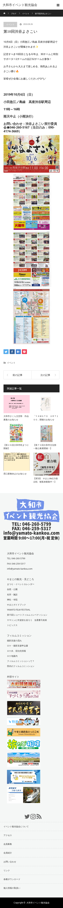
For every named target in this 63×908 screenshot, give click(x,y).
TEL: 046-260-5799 (16, 558)
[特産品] (31, 722)
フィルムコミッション (19, 635)
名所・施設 (12, 594)
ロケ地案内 (12, 655)
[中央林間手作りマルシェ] (31, 695)
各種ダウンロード (12, 879)
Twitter (25, 814)
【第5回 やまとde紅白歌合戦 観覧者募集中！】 (45, 480)
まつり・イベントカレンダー (20, 584)
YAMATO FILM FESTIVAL (18, 609)
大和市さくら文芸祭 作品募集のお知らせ (16, 418)
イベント (10, 24)
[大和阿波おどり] (31, 684)
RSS (37, 814)
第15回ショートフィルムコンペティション (27, 614)
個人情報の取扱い (12, 887)
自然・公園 (12, 589)
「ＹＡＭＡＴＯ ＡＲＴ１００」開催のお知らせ (45, 418)
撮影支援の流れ (14, 640)
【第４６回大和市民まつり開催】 (16, 446)
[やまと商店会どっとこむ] (31, 732)
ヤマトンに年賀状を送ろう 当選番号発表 (27, 620)
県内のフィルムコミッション (20, 666)
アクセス (8, 835)
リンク (7, 870)
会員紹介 (8, 852)
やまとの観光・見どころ (20, 579)
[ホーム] (5, 11)
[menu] (58, 5)
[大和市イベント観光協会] (31, 537)
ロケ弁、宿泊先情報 (16, 650)
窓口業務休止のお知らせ (15, 473)
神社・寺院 (12, 599)
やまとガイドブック (16, 604)
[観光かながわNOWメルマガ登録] (31, 777)
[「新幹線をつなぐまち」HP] (31, 795)
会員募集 (8, 844)
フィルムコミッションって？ (20, 661)
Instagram (31, 814)
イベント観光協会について (16, 826)
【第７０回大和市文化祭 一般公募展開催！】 (45, 446)
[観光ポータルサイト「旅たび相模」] (31, 744)
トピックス (12, 625)
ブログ (13, 13)
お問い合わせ (10, 861)
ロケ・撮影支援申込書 (17, 645)
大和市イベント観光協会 (20, 5)
